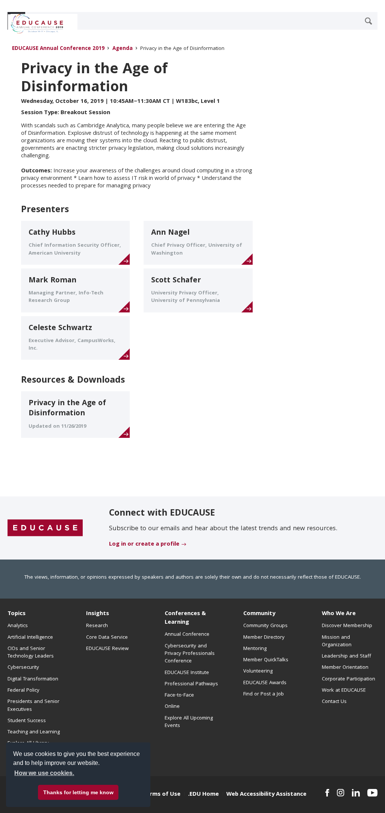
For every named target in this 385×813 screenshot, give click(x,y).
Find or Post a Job (263, 694)
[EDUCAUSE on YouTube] (372, 792)
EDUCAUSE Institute (187, 673)
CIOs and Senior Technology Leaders (31, 653)
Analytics (18, 626)
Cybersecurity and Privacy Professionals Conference (190, 654)
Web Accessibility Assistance (266, 794)
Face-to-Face (179, 695)
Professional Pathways (191, 684)
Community (259, 614)
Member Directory (264, 638)
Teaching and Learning (34, 732)
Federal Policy (23, 690)
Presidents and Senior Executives (33, 705)
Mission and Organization (337, 641)
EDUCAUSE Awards (264, 683)
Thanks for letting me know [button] (78, 792)
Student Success (27, 721)
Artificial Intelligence (30, 638)
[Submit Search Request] (368, 21)
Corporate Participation (348, 679)
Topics (17, 614)
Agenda (122, 49)
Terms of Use (161, 794)
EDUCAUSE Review (107, 649)
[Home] (41, 23)
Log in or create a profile (144, 544)
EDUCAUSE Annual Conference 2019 (58, 49)
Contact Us (334, 702)
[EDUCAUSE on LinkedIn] (356, 792)
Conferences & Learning (185, 618)
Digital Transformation (33, 679)
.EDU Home (203, 794)
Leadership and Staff (346, 656)
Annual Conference (187, 634)
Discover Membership (347, 626)
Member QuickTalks (265, 660)
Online (172, 707)
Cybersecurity (23, 668)
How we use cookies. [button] (44, 773)
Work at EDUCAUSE (344, 690)
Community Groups (265, 626)
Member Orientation (345, 668)
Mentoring (255, 649)
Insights (97, 614)
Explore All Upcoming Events (189, 722)
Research (97, 626)
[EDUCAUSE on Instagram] (340, 792)
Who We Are (339, 614)
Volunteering (258, 671)
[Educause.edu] (45, 528)
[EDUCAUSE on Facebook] (327, 792)
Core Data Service (107, 638)
